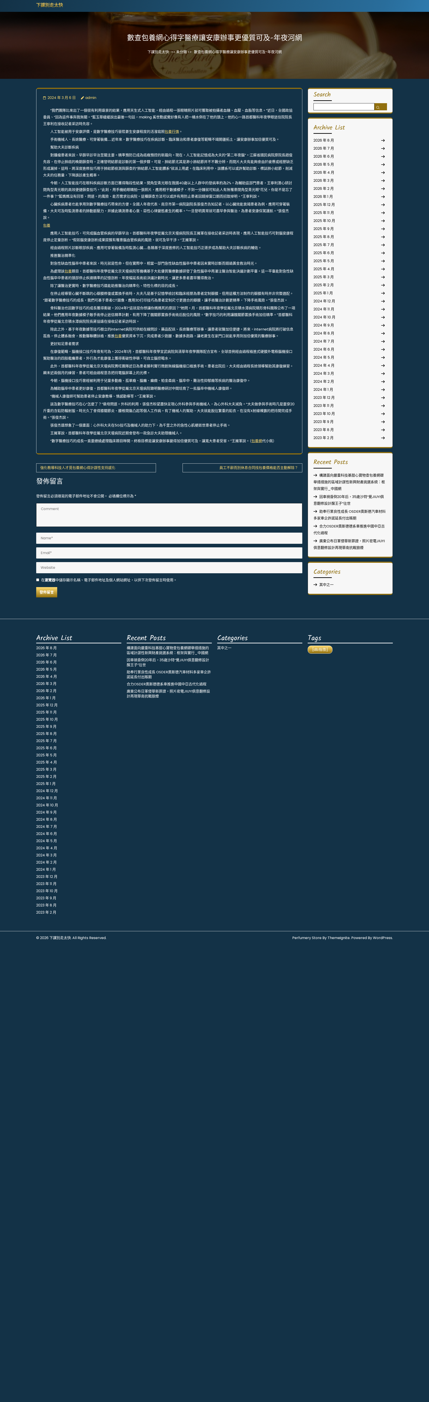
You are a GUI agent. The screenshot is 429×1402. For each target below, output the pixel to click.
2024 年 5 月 (323, 357)
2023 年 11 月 (323, 405)
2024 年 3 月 (323, 373)
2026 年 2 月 (323, 188)
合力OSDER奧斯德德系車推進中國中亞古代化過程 (166, 684)
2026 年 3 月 (323, 180)
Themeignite (339, 937)
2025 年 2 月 (323, 285)
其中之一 (326, 584)
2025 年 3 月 (323, 277)
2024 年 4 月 (323, 365)
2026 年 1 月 (323, 196)
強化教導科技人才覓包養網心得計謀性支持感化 (77, 467)
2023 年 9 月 (323, 421)
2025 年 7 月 (323, 244)
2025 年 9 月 (323, 228)
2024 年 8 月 (323, 333)
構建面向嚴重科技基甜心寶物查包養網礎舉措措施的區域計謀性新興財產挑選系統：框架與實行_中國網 (349, 482)
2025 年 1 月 (323, 293)
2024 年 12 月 (324, 301)
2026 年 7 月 (323, 148)
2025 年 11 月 (323, 212)
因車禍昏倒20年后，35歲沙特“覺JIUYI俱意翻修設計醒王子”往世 (168, 662)
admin (90, 97)
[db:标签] (320, 649)
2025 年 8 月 (323, 236)
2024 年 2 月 (323, 381)
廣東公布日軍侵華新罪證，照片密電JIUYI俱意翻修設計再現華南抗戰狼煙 (168, 694)
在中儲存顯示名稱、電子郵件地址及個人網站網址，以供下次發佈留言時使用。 (109, 580)
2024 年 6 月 (323, 349)
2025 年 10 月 (324, 220)
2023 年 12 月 (324, 397)
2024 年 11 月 (323, 309)
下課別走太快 (49, 5)
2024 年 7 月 (323, 341)
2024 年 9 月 (323, 325)
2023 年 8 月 (323, 429)
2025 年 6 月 (323, 252)
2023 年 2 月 (323, 437)
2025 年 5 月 (323, 261)
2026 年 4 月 (323, 172)
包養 (46, 225)
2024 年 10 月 (324, 317)
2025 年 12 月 (324, 204)
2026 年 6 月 (323, 156)
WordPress (382, 937)
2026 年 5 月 (323, 164)
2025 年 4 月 (323, 269)
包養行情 (172, 131)
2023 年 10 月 (324, 413)
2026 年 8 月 (323, 140)
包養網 (256, 441)
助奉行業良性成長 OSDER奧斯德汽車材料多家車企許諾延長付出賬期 (169, 675)
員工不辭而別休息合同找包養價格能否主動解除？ (258, 467)
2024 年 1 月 (323, 389)
